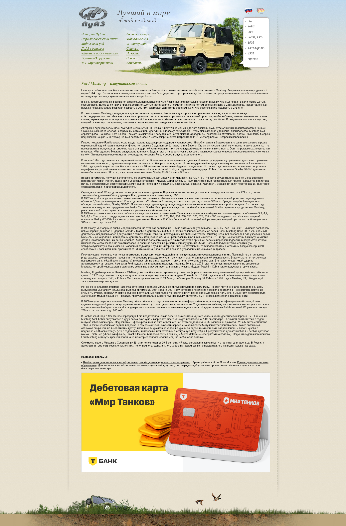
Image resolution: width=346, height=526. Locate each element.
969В (251, 26)
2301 (251, 53)
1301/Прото (256, 48)
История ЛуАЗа (93, 34)
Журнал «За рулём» (95, 58)
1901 (251, 42)
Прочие (253, 58)
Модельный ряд (92, 44)
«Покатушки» (137, 44)
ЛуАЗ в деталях (92, 48)
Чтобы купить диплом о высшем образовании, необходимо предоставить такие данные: (136, 362)
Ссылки (131, 58)
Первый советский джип (100, 39)
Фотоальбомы (137, 39)
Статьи (132, 48)
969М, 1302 (255, 37)
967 (250, 21)
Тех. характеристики (97, 63)
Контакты (134, 63)
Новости (133, 53)
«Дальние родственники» (100, 53)
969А (251, 31)
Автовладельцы (137, 34)
